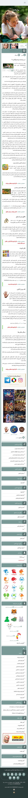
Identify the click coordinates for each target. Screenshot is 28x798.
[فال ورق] (8, 417)
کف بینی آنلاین (21, 323)
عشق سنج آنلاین (20, 548)
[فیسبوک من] (15, 774)
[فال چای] (20, 417)
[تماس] (8, 774)
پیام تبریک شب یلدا (20, 731)
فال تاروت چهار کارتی (20, 673)
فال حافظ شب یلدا (20, 728)
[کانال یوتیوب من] (14, 777)
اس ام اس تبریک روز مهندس (18, 455)
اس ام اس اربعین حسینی (19, 464)
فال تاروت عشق (21, 688)
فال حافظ (10, 206)
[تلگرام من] (19, 774)
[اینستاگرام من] (12, 774)
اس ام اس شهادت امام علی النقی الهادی (16, 458)
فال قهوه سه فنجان (20, 495)
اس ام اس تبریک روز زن (19, 448)
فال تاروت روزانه (20, 657)
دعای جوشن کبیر (20, 526)
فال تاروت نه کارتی (20, 682)
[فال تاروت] (20, 395)
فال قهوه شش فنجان (20, 498)
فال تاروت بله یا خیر (20, 694)
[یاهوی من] (23, 774)
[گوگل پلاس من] (17, 777)
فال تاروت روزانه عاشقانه (19, 691)
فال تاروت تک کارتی (20, 667)
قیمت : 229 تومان (14, 649)
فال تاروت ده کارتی (20, 685)
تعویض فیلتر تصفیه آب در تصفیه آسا (16, 707)
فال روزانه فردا (21, 760)
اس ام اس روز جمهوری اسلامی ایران (17, 461)
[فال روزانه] (8, 395)
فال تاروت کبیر (21, 660)
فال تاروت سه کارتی (20, 670)
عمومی (17, 438)
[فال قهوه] (20, 406)
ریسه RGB (22, 557)
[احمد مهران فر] (22, 46)
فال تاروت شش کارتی (19, 679)
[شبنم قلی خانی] (6, 46)
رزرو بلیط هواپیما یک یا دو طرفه (18, 713)
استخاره (24, 179)
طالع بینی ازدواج (5, 235)
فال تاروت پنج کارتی (20, 676)
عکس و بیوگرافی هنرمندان (18, 764)
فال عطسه (22, 751)
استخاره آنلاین (21, 473)
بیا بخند (16, 9)
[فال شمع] (8, 406)
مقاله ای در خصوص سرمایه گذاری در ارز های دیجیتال (13, 710)
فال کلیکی (22, 538)
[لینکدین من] (10, 777)
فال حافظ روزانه (21, 725)
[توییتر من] (4, 774)
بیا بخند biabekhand (15, 50)
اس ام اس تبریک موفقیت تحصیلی (17, 452)
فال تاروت (18, 280)
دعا (23, 529)
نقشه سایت (7, 787)
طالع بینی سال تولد (20, 643)
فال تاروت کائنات (20, 663)
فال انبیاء (22, 483)
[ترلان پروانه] (14, 46)
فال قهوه (22, 492)
